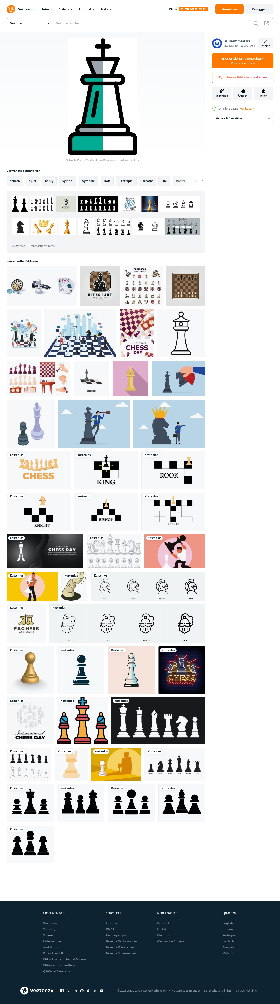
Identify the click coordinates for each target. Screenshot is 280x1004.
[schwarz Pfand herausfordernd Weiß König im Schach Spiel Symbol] (31, 424)
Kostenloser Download (243, 60)
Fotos (45, 9)
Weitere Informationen (230, 118)
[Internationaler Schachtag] (30, 720)
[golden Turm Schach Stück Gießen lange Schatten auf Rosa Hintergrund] (130, 378)
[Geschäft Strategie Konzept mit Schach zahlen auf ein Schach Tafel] (24, 333)
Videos (64, 9)
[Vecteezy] (11, 9)
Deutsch (228, 941)
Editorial (85, 9)
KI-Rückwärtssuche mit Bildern (64, 959)
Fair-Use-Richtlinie (245, 990)
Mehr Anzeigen (182, 227)
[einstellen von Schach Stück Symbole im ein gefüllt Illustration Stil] (143, 286)
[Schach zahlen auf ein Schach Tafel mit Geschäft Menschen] (80, 333)
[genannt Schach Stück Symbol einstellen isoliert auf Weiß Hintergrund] (174, 764)
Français (228, 947)
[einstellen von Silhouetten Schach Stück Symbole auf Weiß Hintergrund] (39, 470)
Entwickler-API (53, 953)
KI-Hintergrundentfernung (61, 965)
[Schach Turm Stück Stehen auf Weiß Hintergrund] (181, 333)
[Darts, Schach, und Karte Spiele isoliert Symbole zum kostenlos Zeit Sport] (42, 286)
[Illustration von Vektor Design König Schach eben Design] (131, 670)
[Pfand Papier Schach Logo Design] (26, 623)
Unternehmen (53, 941)
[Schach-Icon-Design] (71, 764)
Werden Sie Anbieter (171, 941)
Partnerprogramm (118, 935)
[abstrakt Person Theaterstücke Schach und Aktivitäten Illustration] (174, 551)
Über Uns (163, 935)
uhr (164, 181)
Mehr (104, 9)
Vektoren (25, 9)
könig (49, 181)
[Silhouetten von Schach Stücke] (30, 803)
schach (15, 181)
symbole (88, 181)
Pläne (173, 9)
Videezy (48, 935)
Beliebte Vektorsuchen (121, 941)
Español (228, 929)
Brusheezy (50, 923)
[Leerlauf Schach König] (74, 586)
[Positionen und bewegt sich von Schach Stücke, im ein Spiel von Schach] (106, 470)
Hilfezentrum (166, 923)
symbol (67, 181)
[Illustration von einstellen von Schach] (114, 551)
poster (180, 181)
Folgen (266, 45)
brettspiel (126, 181)
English (228, 923)
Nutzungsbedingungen (186, 990)
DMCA (110, 929)
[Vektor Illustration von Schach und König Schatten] (116, 764)
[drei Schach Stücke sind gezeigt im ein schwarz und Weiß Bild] (82, 720)
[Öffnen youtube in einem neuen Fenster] (101, 990)
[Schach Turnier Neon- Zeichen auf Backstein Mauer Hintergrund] (181, 670)
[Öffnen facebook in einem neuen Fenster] (62, 990)
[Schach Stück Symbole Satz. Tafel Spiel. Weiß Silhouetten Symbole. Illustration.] (158, 720)
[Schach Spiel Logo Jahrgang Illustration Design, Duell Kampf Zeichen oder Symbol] (100, 286)
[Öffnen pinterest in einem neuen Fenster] (82, 990)
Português (230, 935)
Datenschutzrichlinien (217, 990)
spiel (32, 181)
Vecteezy (49, 929)
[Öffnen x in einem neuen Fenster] (95, 990)
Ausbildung (51, 947)
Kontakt (162, 929)
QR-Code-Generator (56, 971)
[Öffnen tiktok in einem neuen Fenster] (88, 990)
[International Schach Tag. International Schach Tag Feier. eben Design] (45, 551)
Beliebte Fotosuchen (120, 947)
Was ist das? (247, 108)
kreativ (147, 181)
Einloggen (259, 9)
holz (107, 181)
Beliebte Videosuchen (121, 953)
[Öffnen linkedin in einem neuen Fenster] (75, 990)
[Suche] (255, 23)
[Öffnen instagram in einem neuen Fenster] (68, 990)
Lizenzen (112, 923)
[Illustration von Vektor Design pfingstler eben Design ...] (80, 670)
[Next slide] (198, 181)
